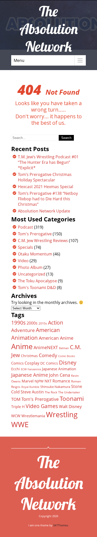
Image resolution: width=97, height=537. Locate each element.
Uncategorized (31, 274)
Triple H (18, 406)
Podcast (25, 227)
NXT (48, 380)
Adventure (23, 330)
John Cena (59, 375)
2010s (43, 323)
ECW (24, 369)
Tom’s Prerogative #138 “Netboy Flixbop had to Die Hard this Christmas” (48, 199)
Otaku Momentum (35, 254)
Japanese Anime (29, 375)
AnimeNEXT (46, 347)
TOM (15, 399)
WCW (15, 415)
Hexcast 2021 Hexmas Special (45, 186)
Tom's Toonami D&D (37, 287)
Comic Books (66, 356)
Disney (67, 362)
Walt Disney (70, 406)
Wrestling (62, 414)
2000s (32, 323)
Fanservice (34, 369)
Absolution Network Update (44, 211)
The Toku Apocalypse (37, 281)
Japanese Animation (59, 368)
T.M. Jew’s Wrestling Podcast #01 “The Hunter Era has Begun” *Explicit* (48, 162)
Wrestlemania (33, 415)
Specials (25, 247)
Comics (17, 363)
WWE (20, 424)
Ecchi (15, 369)
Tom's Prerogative (35, 234)
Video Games (42, 406)
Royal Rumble (30, 387)
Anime (22, 346)
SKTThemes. (61, 525)
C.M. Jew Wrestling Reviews (43, 240)
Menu (19, 60)
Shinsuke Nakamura (55, 386)
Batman (64, 348)
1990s (18, 322)
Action (55, 322)
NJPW (39, 381)
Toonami (72, 399)
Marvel (28, 380)
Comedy (48, 355)
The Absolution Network (48, 483)
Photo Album (30, 267)
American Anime (56, 338)
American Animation (35, 333)
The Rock (51, 392)
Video (23, 260)
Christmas (29, 356)
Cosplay (32, 363)
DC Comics (49, 363)
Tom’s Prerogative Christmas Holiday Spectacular (45, 177)
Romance (61, 381)
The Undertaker (69, 392)
